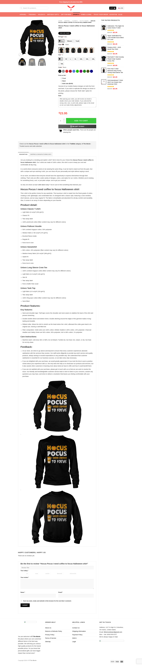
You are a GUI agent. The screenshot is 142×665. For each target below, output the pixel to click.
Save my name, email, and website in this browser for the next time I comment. (47, 601)
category (75, 144)
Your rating (24, 570)
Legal (74, 641)
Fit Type (61, 37)
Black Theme (84, 21)
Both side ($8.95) (67, 83)
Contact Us (76, 628)
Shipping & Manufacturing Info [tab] (40, 154)
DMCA (74, 638)
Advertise (113, 14)
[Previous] (20, 38)
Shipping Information (79, 631)
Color (60, 67)
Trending (32, 14)
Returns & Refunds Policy (53, 631)
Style (60, 44)
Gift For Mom (66, 14)
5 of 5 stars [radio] (66, 573)
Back (64, 81)
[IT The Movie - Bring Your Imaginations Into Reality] (71, 8)
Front (64, 78)
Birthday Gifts (53, 14)
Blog (120, 14)
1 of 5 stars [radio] (23, 573)
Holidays (41, 14)
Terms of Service (50, 638)
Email (60, 592)
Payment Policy (77, 635)
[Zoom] (20, 55)
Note (59, 95)
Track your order (101, 14)
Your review (25, 577)
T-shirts (75, 21)
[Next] (53, 38)
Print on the (62, 75)
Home (60, 21)
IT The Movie (35, 636)
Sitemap (48, 641)
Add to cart (81, 121)
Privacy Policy (49, 635)
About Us (48, 628)
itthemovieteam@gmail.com (113, 632)
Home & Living (86, 14)
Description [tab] (23, 154)
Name (23, 592)
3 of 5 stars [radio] (42, 573)
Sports (76, 14)
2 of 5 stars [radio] (32, 573)
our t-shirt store (40, 185)
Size (59, 55)
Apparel (23, 14)
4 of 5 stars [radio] (53, 573)
